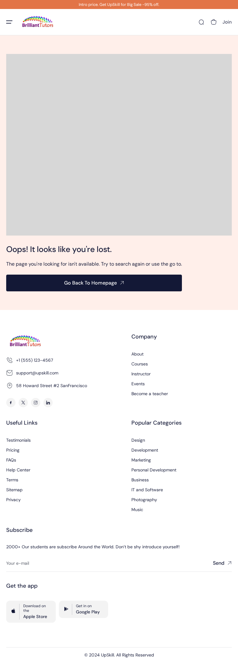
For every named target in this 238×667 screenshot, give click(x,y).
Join (227, 22)
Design (138, 440)
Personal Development (153, 470)
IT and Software (147, 490)
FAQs (11, 460)
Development (144, 450)
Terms (12, 480)
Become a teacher (149, 393)
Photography (144, 499)
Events (138, 384)
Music (137, 509)
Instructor (141, 374)
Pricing (13, 450)
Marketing (141, 460)
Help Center (18, 470)
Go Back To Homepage (90, 283)
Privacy (13, 499)
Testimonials (18, 440)
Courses (139, 364)
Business (140, 480)
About (137, 354)
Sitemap (14, 490)
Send (218, 563)
